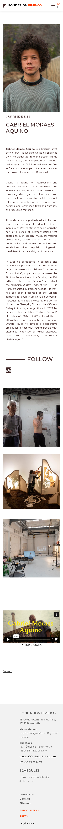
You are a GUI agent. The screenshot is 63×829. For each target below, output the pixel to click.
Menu (53, 5)
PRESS (24, 816)
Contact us (27, 794)
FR (58, 6)
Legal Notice (27, 823)
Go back (7, 671)
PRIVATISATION (29, 810)
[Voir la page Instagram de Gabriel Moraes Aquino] (8, 370)
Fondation (25, 5)
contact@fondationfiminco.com (38, 756)
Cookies (25, 798)
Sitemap (25, 803)
